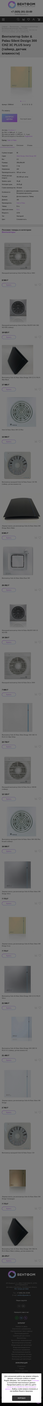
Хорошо (21, 1398)
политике (35, 1380)
